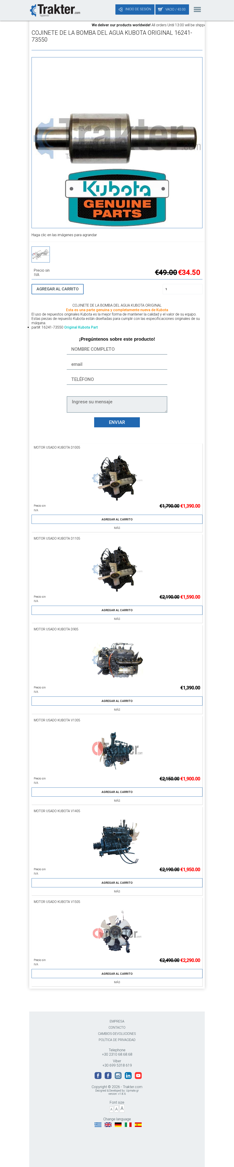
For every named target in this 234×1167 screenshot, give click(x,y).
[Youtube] (138, 1078)
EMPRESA (117, 1021)
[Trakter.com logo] (54, 10)
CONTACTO (117, 1028)
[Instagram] (118, 1078)
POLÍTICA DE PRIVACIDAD (117, 1040)
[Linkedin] (129, 1078)
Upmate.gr (132, 1090)
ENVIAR (117, 422)
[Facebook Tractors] (98, 1078)
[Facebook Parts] (108, 1078)
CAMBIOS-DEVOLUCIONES (117, 1034)
